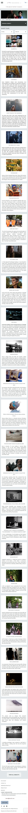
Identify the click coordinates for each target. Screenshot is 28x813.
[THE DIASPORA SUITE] (14, 190)
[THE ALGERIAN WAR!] (14, 654)
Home (3, 19)
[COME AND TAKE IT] (14, 221)
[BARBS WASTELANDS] (14, 282)
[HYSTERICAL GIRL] (14, 252)
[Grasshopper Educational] (14, 2)
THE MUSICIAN (14, 173)
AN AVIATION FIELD (14, 713)
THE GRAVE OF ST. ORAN (14, 145)
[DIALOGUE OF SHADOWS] (14, 602)
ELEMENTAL (14, 48)
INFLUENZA (14, 322)
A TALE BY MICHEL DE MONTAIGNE (14, 636)
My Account (3, 780)
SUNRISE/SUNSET (14, 354)
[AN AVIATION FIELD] (14, 706)
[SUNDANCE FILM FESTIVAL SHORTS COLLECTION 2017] (14, 465)
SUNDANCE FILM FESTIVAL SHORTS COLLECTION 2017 (14, 474)
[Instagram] (6, 806)
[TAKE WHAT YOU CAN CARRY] (14, 756)
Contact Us (3, 783)
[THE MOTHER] (14, 576)
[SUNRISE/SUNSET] (14, 346)
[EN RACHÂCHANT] (14, 549)
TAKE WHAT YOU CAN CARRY (14, 763)
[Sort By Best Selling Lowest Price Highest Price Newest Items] (7, 31)
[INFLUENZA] (14, 314)
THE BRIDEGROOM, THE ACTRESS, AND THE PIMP (14, 503)
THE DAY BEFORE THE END (14, 740)
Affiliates (3, 790)
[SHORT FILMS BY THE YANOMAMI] (14, 105)
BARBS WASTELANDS (14, 290)
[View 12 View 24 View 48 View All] (21, 31)
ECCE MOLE (14, 79)
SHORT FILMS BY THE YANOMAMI (14, 113)
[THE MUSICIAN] (14, 165)
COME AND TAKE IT (14, 228)
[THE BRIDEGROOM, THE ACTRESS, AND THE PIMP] (14, 496)
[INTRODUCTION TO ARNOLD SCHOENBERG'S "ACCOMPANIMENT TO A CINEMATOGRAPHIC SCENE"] (14, 523)
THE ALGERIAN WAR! (14, 661)
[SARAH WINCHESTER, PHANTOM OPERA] (14, 679)
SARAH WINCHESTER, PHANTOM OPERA (14, 686)
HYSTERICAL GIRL (14, 259)
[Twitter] (4, 806)
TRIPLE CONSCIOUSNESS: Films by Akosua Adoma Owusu (14, 415)
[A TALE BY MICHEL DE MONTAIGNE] (14, 629)
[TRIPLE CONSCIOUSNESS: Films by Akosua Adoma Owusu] (14, 407)
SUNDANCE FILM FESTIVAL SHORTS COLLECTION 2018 (14, 384)
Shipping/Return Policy (6, 785)
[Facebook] (1, 806)
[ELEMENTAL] (14, 41)
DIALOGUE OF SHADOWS (14, 610)
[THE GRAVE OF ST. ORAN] (14, 137)
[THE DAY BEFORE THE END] (14, 732)
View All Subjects (14, 774)
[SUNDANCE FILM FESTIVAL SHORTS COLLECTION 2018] (14, 376)
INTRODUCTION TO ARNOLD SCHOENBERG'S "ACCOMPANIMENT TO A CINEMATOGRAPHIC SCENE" (14, 531)
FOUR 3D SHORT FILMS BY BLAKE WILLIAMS (14, 443)
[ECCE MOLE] (14, 72)
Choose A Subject (6, 23)
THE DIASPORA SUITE (14, 198)
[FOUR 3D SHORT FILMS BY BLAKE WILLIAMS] (14, 436)
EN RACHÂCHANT (14, 557)
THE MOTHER (14, 583)
